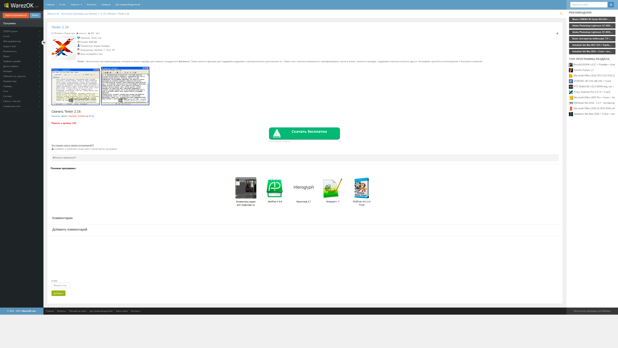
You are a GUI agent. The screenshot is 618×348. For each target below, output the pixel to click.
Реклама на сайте (77, 311)
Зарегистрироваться (16, 15)
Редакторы (69, 33)
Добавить (58, 293)
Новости (75, 4)
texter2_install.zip (78, 116)
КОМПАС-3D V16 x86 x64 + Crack (592, 81)
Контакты (91, 4)
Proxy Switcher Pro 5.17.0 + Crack (592, 92)
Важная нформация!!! (65, 157)
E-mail (6, 36)
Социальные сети (11, 106)
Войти (35, 15)
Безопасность (10, 51)
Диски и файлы (10, 66)
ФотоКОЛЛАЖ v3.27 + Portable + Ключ (595, 64)
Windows (112, 14)
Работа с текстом (11, 101)
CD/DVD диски (10, 31)
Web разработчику (12, 41)
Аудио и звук (9, 46)
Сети (5, 91)
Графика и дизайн (12, 61)
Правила (106, 4)
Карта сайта (122, 311)
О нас (63, 4)
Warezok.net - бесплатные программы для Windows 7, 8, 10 (76, 14)
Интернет (7, 71)
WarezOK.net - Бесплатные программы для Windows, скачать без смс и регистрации (21, 5)
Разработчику (10, 81)
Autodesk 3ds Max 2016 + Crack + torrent (596, 113)
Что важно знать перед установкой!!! (73, 145)
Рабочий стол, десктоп (14, 76)
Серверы (7, 86)
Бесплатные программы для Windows (592, 311)
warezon (82, 33)
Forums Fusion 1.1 (584, 70)
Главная (50, 4)
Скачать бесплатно (309, 131)
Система (7, 96)
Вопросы (61, 311)
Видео (6, 56)
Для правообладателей (128, 4)
